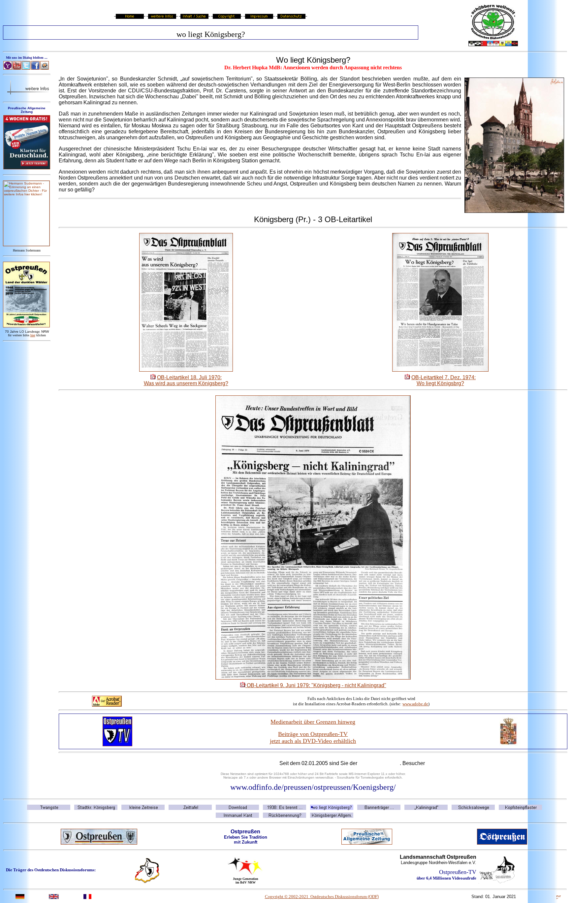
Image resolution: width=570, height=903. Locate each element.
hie (32, 335)
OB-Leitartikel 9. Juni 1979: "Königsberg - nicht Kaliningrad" (315, 685)
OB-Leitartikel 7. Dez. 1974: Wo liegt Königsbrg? (443, 380)
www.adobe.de (415, 703)
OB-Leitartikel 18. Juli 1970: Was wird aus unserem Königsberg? (186, 380)
